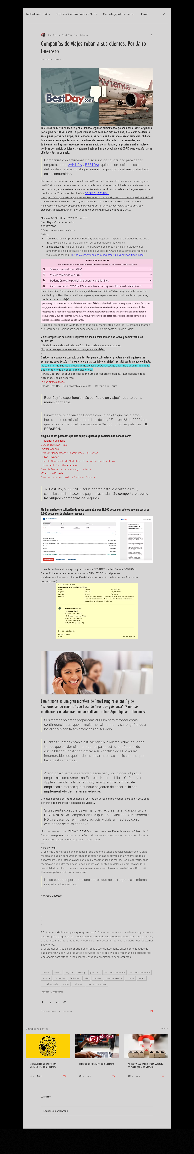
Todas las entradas (38, 14)
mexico (46, 972)
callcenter (78, 984)
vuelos (66, 984)
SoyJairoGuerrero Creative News (76, 14)
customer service (114, 978)
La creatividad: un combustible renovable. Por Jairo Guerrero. (43, 1065)
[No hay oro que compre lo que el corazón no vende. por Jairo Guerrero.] (146, 1046)
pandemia (94, 972)
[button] (164, 14)
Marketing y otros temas (118, 14)
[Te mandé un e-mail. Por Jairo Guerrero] (97, 1046)
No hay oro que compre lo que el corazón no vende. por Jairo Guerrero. (146, 1065)
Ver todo (164, 1028)
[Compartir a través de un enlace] (64, 1002)
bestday (81, 972)
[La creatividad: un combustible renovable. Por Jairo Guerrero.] (48, 1046)
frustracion (60, 978)
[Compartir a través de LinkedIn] (57, 1002)
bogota (57, 972)
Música (144, 14)
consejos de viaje (50, 984)
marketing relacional (97, 984)
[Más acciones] (151, 35)
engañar (69, 972)
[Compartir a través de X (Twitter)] (49, 1002)
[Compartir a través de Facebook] (42, 1002)
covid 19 (130, 978)
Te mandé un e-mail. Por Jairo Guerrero (96, 1063)
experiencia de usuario (140, 972)
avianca (46, 978)
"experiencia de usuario (114, 972)
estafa (142, 978)
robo (86, 978)
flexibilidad (74, 978)
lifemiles (97, 978)
